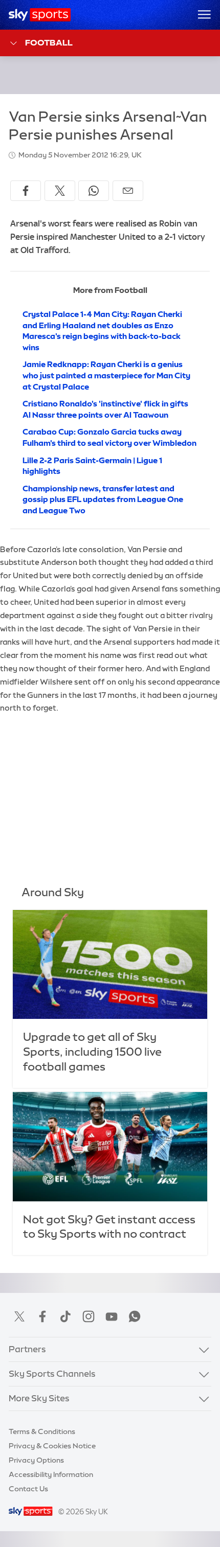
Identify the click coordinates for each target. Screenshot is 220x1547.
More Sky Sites (39, 1398)
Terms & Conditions (42, 1431)
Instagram (88, 1316)
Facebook (42, 1316)
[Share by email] (128, 190)
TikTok (65, 1316)
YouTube (111, 1316)
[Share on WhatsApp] (93, 190)
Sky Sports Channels (52, 1373)
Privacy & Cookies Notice (52, 1445)
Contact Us (28, 1488)
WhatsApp (134, 1316)
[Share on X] (60, 190)
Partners (27, 1349)
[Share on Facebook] (25, 190)
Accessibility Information (51, 1474)
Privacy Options (36, 1460)
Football (49, 42)
